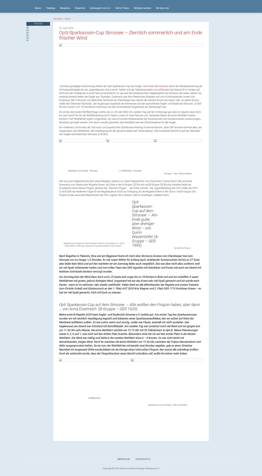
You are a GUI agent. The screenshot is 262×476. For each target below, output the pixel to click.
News (38, 8)
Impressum (124, 459)
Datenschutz (143, 459)
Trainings (50, 8)
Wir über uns (162, 8)
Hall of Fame (122, 8)
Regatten (80, 8)
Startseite (57, 19)
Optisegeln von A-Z (100, 8)
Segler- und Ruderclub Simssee (151, 86)
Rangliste (65, 8)
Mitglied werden (142, 8)
